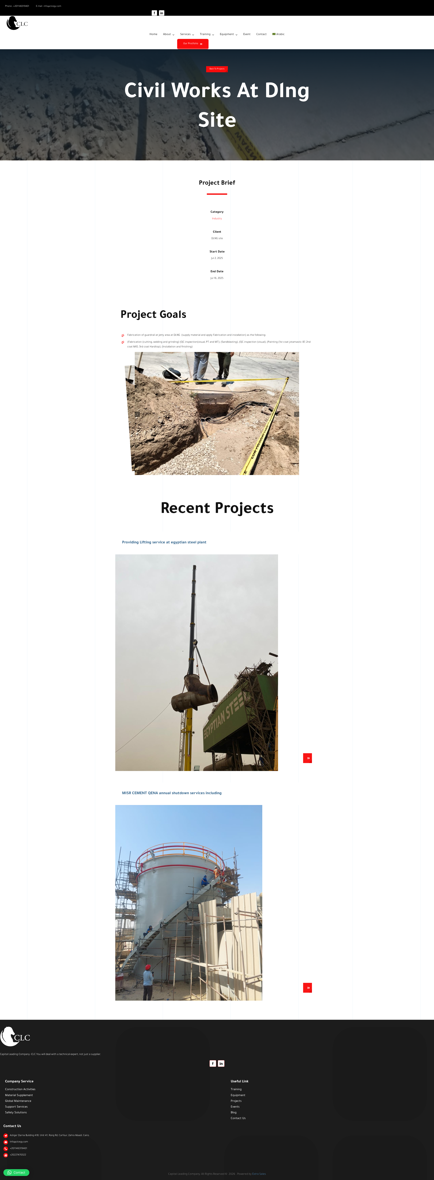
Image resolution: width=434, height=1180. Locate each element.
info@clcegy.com (52, 6)
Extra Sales (259, 1174)
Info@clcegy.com (19, 1142)
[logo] (18, 17)
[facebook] (154, 13)
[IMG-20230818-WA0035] (188, 806)
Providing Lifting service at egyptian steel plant (164, 543)
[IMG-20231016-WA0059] (196, 555)
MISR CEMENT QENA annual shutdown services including (172, 794)
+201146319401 (21, 6)
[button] (137, 414)
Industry (217, 218)
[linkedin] (161, 13)
